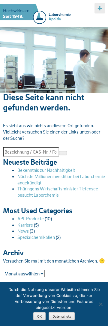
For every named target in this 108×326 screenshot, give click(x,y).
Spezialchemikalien (36, 237)
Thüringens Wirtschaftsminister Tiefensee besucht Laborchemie (57, 192)
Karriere (25, 225)
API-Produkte (30, 219)
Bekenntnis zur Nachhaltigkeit (46, 170)
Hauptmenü (99, 8)
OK (39, 316)
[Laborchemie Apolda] (39, 14)
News (23, 231)
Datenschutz (61, 316)
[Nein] (101, 304)
